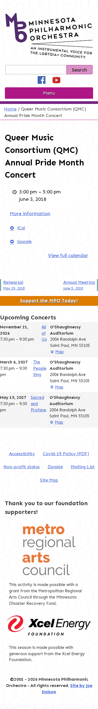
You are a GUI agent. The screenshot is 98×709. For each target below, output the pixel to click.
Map (57, 352)
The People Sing (40, 368)
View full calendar (68, 255)
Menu (49, 93)
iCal (21, 227)
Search (79, 70)
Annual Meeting (79, 285)
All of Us (44, 333)
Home (10, 109)
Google (24, 241)
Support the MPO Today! (49, 301)
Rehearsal (14, 285)
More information (30, 214)
